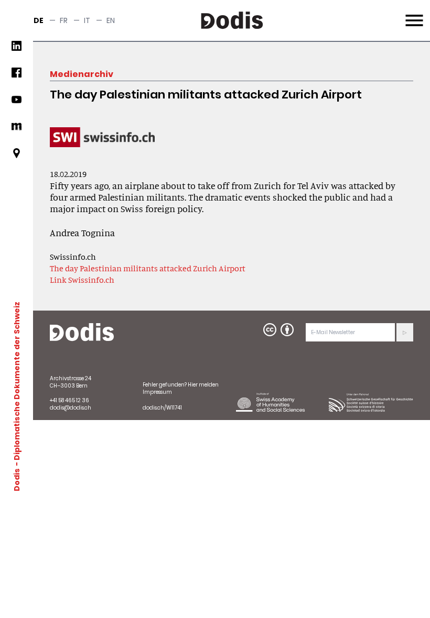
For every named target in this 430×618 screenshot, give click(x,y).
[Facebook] (17, 77)
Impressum (157, 392)
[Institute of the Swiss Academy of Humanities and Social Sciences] (278, 402)
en (110, 20)
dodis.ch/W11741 (162, 408)
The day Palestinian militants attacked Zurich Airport (147, 268)
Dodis (17, 479)
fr (64, 20)
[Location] (17, 157)
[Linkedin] (17, 50)
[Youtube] (17, 103)
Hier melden (203, 385)
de (39, 20)
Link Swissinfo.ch (82, 279)
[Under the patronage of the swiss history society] (371, 402)
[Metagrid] (17, 131)
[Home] (82, 332)
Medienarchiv (81, 74)
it (87, 20)
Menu (413, 14)
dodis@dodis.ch (70, 408)
